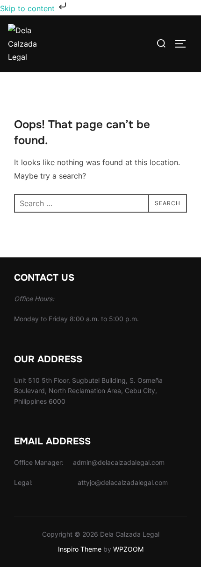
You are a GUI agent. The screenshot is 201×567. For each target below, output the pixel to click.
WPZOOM (128, 549)
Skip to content (28, 8)
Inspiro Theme (79, 549)
